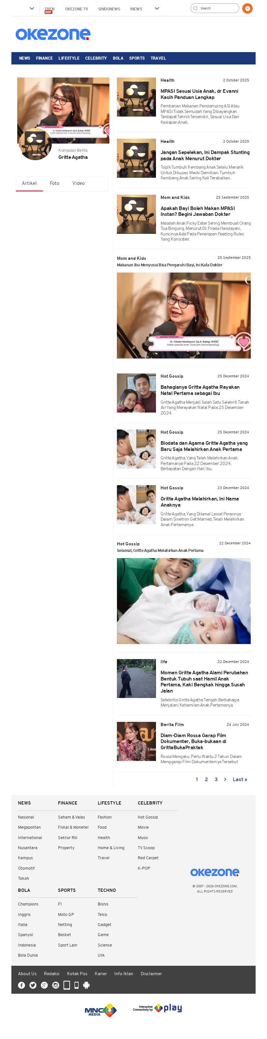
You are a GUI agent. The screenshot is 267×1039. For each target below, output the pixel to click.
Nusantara (27, 848)
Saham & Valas (71, 817)
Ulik (101, 955)
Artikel (29, 183)
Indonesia (27, 945)
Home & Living (111, 848)
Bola (118, 58)
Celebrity (96, 58)
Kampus (25, 858)
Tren (50, 10)
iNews (136, 8)
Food (102, 827)
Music (143, 838)
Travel (158, 58)
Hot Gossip (148, 817)
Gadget (104, 925)
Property (66, 848)
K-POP (144, 868)
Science (105, 945)
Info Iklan (123, 974)
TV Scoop (146, 848)
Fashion (105, 817)
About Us (27, 974)
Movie (143, 827)
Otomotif (26, 868)
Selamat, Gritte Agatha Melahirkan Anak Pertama (160, 551)
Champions (28, 904)
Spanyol (25, 935)
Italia (22, 925)
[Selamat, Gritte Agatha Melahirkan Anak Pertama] (184, 601)
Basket (64, 935)
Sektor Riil (67, 838)
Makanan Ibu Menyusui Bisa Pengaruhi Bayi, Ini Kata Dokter (169, 265)
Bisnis (103, 904)
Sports (137, 58)
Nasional (26, 817)
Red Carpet (148, 858)
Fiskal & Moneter (73, 827)
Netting (65, 925)
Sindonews (109, 8)
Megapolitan (29, 827)
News (24, 58)
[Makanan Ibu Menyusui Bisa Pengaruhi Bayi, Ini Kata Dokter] (184, 315)
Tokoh (23, 879)
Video (78, 183)
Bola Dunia (28, 955)
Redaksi (52, 974)
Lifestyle (69, 58)
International (30, 838)
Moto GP (66, 915)
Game (103, 935)
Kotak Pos (77, 974)
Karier (101, 974)
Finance (44, 58)
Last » (240, 779)
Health (104, 838)
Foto (54, 183)
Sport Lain (67, 945)
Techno (107, 890)
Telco (102, 915)
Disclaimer (151, 974)
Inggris (24, 915)
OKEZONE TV (76, 8)
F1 (60, 904)
